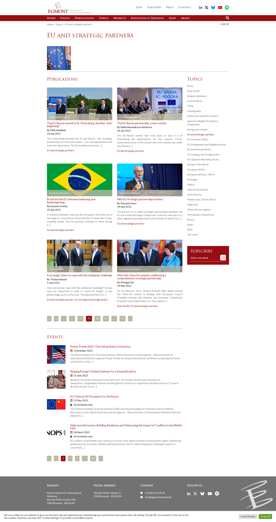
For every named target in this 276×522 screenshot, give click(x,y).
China (190, 105)
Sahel (190, 224)
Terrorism (192, 234)
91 (122, 319)
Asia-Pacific (123, 306)
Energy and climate (197, 129)
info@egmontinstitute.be (158, 497)
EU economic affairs (197, 139)
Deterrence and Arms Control (202, 115)
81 (105, 319)
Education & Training (147, 18)
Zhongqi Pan (127, 282)
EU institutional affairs (199, 149)
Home (51, 18)
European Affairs (196, 169)
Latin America (194, 194)
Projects (119, 18)
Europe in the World (197, 164)
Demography (194, 111)
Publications (84, 18)
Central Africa (194, 100)
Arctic (190, 86)
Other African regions (199, 209)
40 (93, 458)
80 (97, 319)
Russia (190, 219)
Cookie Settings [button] (248, 516)
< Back (224, 24)
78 (80, 319)
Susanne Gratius (59, 206)
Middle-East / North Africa (201, 199)
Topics (104, 18)
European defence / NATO (201, 174)
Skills (190, 229)
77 (72, 319)
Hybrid (190, 184)
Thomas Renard (58, 279)
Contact (184, 7)
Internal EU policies (197, 189)
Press (170, 7)
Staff (172, 18)
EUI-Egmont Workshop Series (203, 159)
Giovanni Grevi (128, 203)
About (185, 18)
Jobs (139, 7)
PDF (56, 117)
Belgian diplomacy (197, 96)
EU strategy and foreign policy (91, 299)
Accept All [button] (265, 516)
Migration (192, 204)
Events (65, 18)
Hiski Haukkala (58, 130)
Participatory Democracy (200, 214)
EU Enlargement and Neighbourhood (206, 144)
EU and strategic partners (60, 150)
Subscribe (154, 7)
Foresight (192, 179)
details (88, 117)
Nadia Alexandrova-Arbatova (136, 127)
